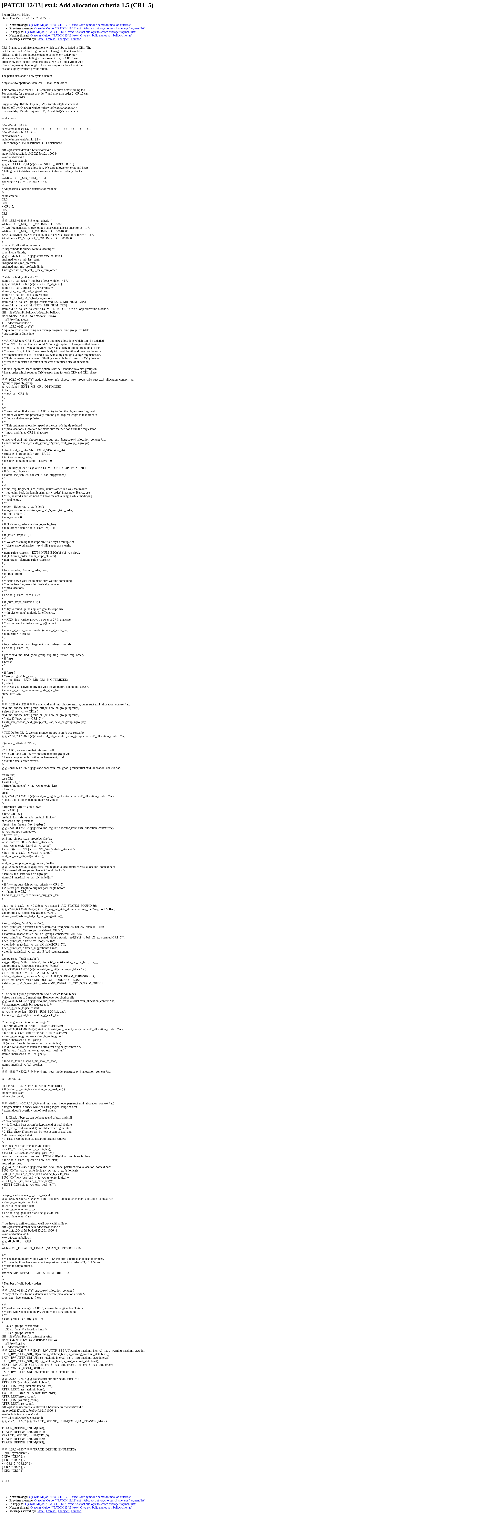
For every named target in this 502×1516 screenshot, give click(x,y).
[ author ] (76, 39)
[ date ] (41, 39)
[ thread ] (51, 39)
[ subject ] (64, 39)
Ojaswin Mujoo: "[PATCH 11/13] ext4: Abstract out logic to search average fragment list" (89, 28)
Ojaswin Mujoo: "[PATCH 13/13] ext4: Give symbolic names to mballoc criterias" (80, 24)
